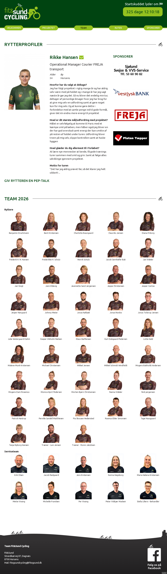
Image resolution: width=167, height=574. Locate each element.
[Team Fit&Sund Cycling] (22, 11)
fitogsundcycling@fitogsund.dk (26, 562)
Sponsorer (153, 28)
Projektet (48, 28)
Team (83, 28)
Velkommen (14, 28)
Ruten (118, 28)
